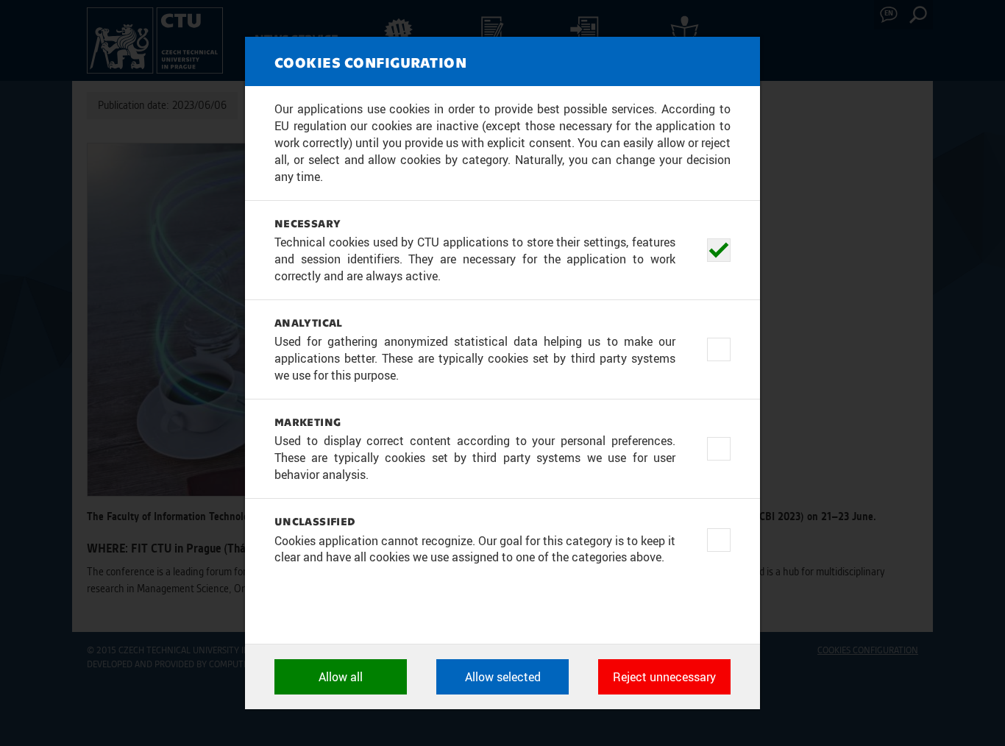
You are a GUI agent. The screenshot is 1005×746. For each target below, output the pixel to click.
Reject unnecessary (664, 677)
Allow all (341, 677)
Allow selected (503, 677)
